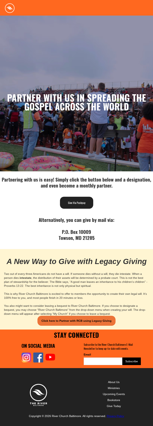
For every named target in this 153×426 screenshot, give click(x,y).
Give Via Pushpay (76, 203)
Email (87, 354)
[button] (145, 5)
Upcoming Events (114, 394)
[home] (9, 7)
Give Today (114, 406)
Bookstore (113, 400)
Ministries (114, 388)
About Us (114, 382)
